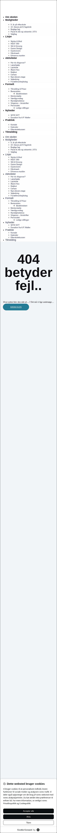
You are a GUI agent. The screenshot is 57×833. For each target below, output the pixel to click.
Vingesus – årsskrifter (20, 103)
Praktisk (10, 120)
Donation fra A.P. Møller (20, 117)
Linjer (8, 36)
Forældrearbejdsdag (19, 82)
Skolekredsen (21, 94)
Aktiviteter (11, 58)
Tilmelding (11, 132)
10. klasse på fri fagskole (21, 27)
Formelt (9, 84)
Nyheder (10, 110)
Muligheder (11, 20)
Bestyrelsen (15, 91)
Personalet (15, 105)
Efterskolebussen (18, 129)
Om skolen (11, 17)
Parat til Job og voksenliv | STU (24, 32)
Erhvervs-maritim (18, 55)
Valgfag (14, 34)
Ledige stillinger (22, 108)
